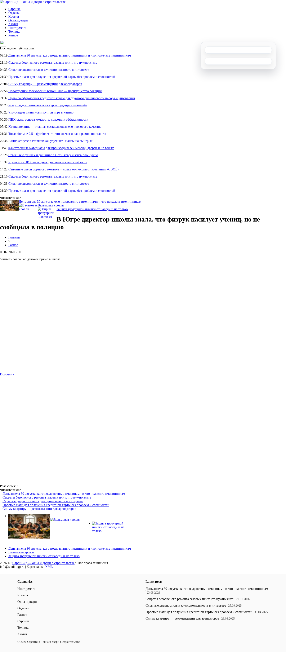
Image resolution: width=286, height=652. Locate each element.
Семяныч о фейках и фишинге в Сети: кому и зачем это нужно (53, 155)
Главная (14, 237)
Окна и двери (18, 20)
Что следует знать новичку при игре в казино (40, 112)
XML (49, 566)
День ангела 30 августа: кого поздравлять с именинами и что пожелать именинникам (69, 55)
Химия (13, 24)
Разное (13, 35)
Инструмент (17, 28)
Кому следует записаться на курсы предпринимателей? (47, 105)
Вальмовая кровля (51, 205)
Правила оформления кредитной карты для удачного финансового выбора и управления (71, 98)
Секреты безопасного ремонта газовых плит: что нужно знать (52, 62)
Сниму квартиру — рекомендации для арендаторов (45, 84)
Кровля (13, 16)
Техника (14, 31)
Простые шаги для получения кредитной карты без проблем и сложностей (61, 77)
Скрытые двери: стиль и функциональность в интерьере (48, 69)
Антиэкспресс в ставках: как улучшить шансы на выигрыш (50, 141)
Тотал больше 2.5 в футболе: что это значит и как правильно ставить (57, 133)
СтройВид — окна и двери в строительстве (43, 563)
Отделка (14, 12)
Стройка (14, 9)
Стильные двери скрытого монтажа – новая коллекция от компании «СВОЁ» (63, 169)
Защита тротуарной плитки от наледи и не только (92, 209)
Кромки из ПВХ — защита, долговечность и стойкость (47, 162)
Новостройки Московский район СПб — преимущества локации (55, 91)
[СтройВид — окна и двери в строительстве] (33, 2)
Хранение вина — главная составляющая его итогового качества (54, 126)
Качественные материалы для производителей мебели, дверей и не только (61, 148)
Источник (7, 374)
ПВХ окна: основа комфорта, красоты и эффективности (48, 119)
